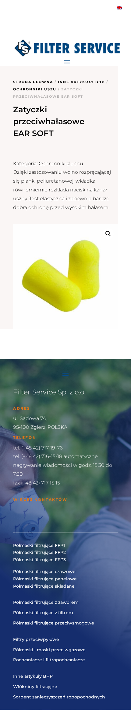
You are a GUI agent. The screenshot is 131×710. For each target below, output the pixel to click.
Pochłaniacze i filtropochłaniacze (49, 660)
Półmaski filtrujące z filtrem (43, 612)
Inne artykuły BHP (81, 82)
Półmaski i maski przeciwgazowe (49, 649)
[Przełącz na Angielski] (119, 7)
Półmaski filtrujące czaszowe (44, 571)
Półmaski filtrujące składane (44, 586)
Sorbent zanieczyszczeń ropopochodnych (59, 697)
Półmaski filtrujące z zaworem (46, 602)
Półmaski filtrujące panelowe (45, 579)
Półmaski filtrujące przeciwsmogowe (53, 623)
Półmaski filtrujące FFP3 (39, 559)
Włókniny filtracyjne (35, 686)
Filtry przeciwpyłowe (36, 639)
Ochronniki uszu (34, 89)
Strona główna (33, 82)
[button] (108, 233)
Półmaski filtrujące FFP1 (39, 545)
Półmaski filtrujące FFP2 (39, 552)
